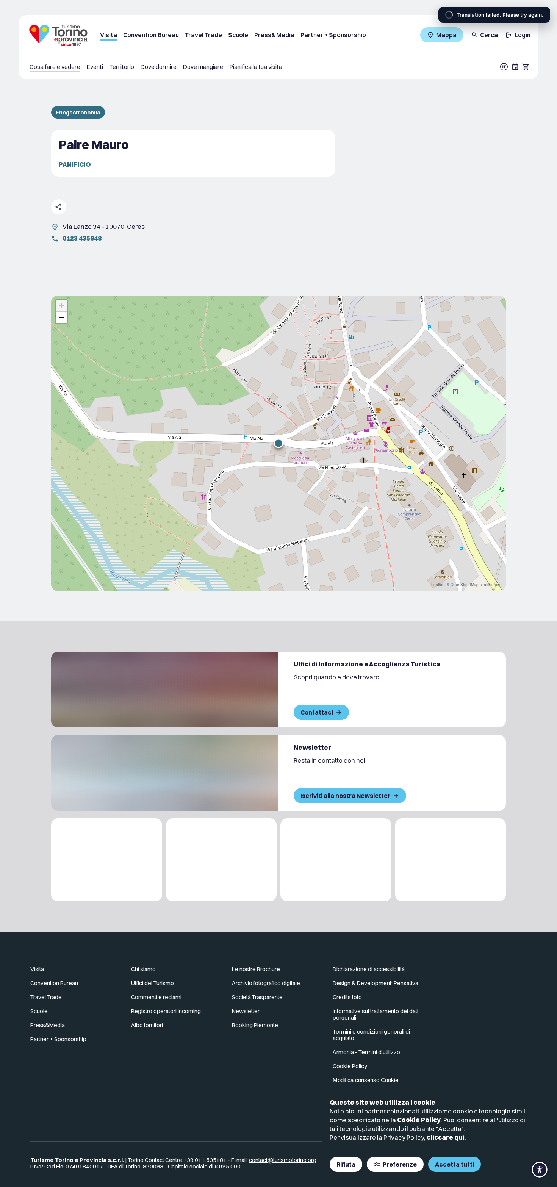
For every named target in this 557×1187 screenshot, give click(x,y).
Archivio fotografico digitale (266, 983)
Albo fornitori (147, 1025)
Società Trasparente (257, 997)
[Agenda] (515, 66)
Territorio (121, 66)
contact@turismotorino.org (282, 1160)
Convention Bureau (151, 35)
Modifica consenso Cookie (365, 1080)
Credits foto (347, 997)
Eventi (94, 66)
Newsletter (246, 1011)
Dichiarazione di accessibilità (369, 969)
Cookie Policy (419, 1120)
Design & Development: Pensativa (375, 983)
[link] (493, 972)
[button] (278, 443)
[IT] (503, 66)
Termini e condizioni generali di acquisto (371, 1035)
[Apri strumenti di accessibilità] (539, 1169)
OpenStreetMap (465, 584)
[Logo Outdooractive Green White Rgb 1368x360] (450, 859)
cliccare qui (446, 1137)
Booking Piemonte (255, 1025)
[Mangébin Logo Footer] (221, 859)
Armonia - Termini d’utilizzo (366, 1052)
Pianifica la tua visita (255, 66)
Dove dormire (158, 66)
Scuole (238, 35)
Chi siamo (143, 969)
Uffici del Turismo (152, 983)
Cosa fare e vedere (55, 66)
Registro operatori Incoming (166, 1011)
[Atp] (106, 859)
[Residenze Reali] (335, 859)
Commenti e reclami (156, 997)
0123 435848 (82, 238)
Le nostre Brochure (256, 969)
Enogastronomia (78, 112)
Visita (108, 35)
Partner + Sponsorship (333, 35)
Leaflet (437, 584)
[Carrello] (525, 66)
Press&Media (274, 35)
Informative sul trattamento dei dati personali (375, 1014)
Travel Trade (203, 35)
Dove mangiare (203, 66)
